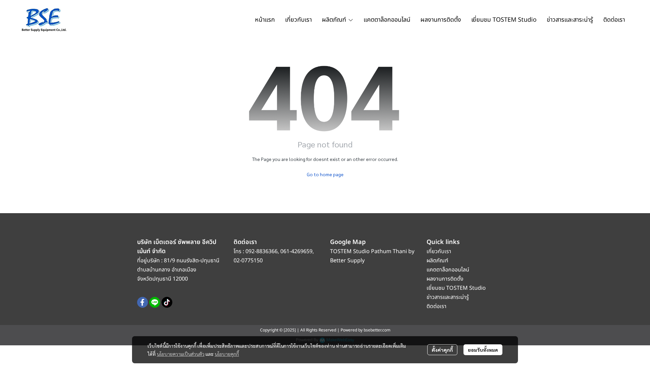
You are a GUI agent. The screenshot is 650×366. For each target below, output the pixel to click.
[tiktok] (166, 302)
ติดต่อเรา (437, 306)
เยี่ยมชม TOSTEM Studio (456, 288)
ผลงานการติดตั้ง (445, 279)
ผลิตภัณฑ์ (437, 261)
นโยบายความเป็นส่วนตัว (180, 354)
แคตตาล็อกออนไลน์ (449, 270)
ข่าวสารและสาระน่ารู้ (448, 297)
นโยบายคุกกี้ (227, 354)
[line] (154, 302)
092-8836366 (261, 251)
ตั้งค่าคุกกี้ (442, 350)
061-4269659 (296, 251)
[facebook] (142, 302)
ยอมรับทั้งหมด (483, 350)
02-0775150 (248, 261)
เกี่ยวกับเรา (439, 251)
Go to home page (325, 174)
